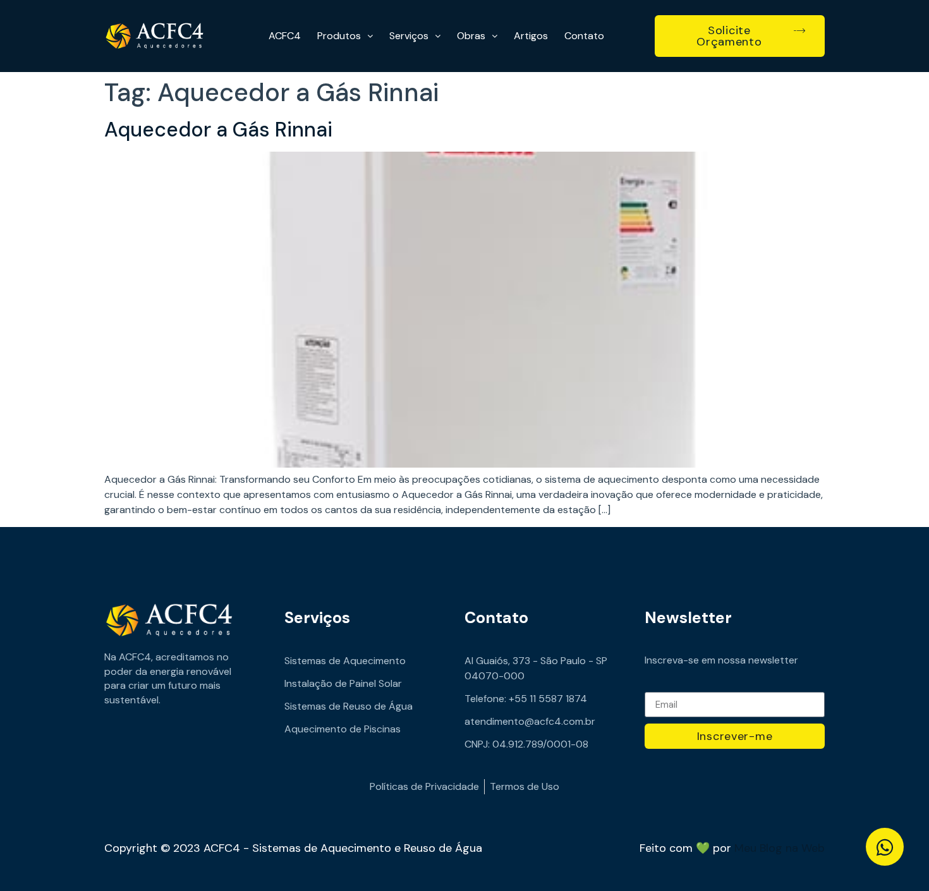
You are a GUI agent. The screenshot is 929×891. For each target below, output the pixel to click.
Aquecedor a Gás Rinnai (218, 129)
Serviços (408, 35)
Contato (584, 35)
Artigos (531, 35)
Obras (471, 35)
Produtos (339, 35)
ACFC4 (285, 35)
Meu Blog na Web (779, 848)
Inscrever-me (735, 736)
